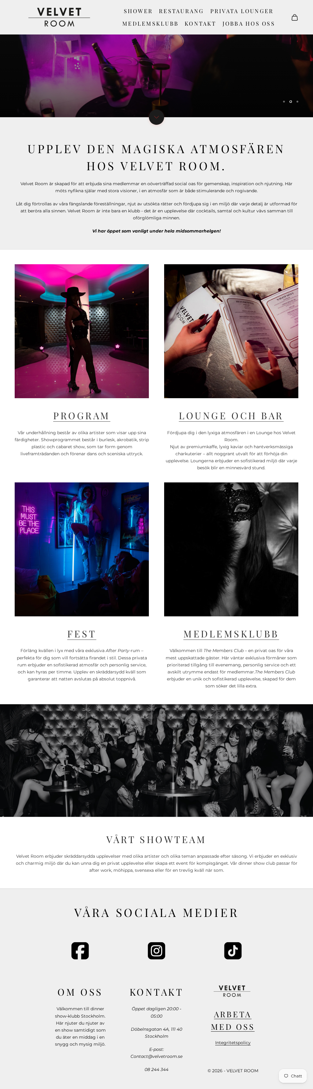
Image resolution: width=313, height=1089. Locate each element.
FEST (81, 633)
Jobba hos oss (249, 23)
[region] (156, 58)
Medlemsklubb (150, 23)
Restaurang (181, 11)
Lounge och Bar (231, 415)
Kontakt (200, 23)
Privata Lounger (242, 11)
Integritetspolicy (233, 1042)
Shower (138, 11)
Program (81, 415)
